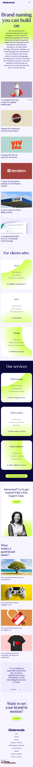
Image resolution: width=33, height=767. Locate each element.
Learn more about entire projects (16, 476)
